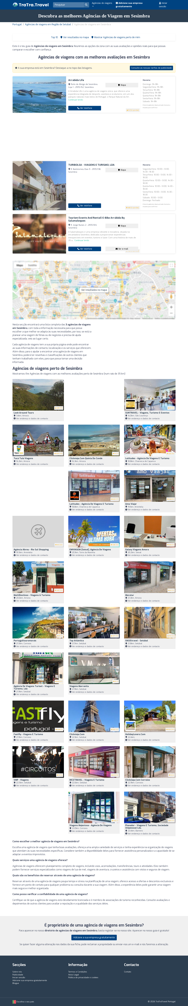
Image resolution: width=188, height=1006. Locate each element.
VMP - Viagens (21, 780)
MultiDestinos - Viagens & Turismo (32, 595)
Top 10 (54, 37)
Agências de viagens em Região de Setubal (48, 24)
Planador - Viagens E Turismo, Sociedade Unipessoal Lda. (146, 826)
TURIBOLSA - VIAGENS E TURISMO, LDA (91, 165)
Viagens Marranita (79, 686)
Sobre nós (17, 972)
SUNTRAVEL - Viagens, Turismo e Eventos (147, 412)
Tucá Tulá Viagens (23, 458)
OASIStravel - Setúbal (136, 640)
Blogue (15, 983)
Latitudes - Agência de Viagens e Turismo (147, 458)
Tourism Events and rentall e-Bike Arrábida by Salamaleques (96, 219)
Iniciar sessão (163, 5)
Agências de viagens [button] (102, 3)
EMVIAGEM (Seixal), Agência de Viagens (90, 549)
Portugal (17, 24)
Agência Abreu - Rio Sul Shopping (31, 549)
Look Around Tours (24, 412)
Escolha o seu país (25, 1001)
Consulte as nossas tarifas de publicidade (151, 68)
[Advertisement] (94, 136)
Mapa (123, 85)
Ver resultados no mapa (94, 289)
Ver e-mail (123, 249)
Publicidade (17, 974)
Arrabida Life (76, 80)
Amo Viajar (131, 504)
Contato (127, 972)
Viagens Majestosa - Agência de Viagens (90, 825)
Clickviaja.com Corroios (137, 780)
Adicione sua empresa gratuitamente (129, 5)
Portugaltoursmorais (25, 640)
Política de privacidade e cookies (83, 977)
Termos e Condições (77, 972)
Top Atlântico (76, 640)
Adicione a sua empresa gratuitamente (94, 937)
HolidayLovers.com (135, 734)
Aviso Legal (73, 974)
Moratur (129, 595)
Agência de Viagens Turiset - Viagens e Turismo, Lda (34, 687)
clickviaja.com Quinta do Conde (85, 458)
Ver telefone (85, 108)
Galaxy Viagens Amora (137, 549)
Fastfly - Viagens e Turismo (28, 734)
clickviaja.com (76, 734)
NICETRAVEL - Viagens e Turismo (86, 780)
